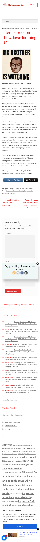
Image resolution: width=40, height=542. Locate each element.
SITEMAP (7, 429)
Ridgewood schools (21, 497)
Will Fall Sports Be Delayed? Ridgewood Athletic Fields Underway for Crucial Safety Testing (20, 352)
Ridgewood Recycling (16, 493)
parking (11, 457)
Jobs (15, 454)
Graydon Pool (31, 451)
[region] (20, 524)
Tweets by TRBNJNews (9, 400)
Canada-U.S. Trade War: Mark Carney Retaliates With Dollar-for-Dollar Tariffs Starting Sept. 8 (21, 380)
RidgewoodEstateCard (11, 472)
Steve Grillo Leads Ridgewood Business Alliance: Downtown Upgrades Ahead (19, 386)
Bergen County (14, 189)
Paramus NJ (5, 457)
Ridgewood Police (11, 484)
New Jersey (21, 454)
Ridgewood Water (19, 504)
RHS (23, 457)
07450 (9, 444)
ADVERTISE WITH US (11, 426)
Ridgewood (30, 457)
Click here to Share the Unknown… (13, 415)
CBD (24, 448)
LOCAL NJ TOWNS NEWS (12, 422)
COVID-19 (4, 451)
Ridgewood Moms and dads (14, 191)
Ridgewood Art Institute (12, 461)
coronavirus (30, 448)
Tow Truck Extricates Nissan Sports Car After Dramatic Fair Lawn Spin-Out (21, 345)
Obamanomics (32, 454)
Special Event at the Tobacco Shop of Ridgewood (10, 202)
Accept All (20, 527)
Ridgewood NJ (28, 191)
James (22, 28)
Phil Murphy (17, 457)
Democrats (17, 451)
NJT (26, 454)
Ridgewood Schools (8, 193)
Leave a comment (31, 28)
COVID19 (10, 451)
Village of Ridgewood (26, 189)
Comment (9, 233)
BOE (20, 448)
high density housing (8, 454)
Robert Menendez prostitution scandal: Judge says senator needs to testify (30, 204)
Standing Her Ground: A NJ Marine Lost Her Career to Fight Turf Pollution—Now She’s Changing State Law (21, 324)
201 (4, 444)
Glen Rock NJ (24, 451)
